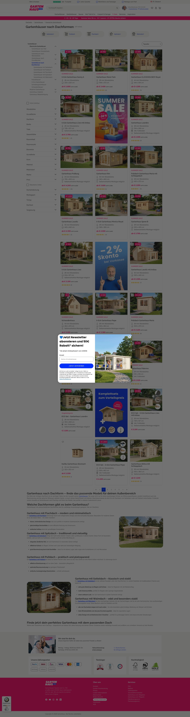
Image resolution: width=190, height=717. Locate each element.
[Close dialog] (129, 336)
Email (61, 355)
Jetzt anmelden (76, 366)
